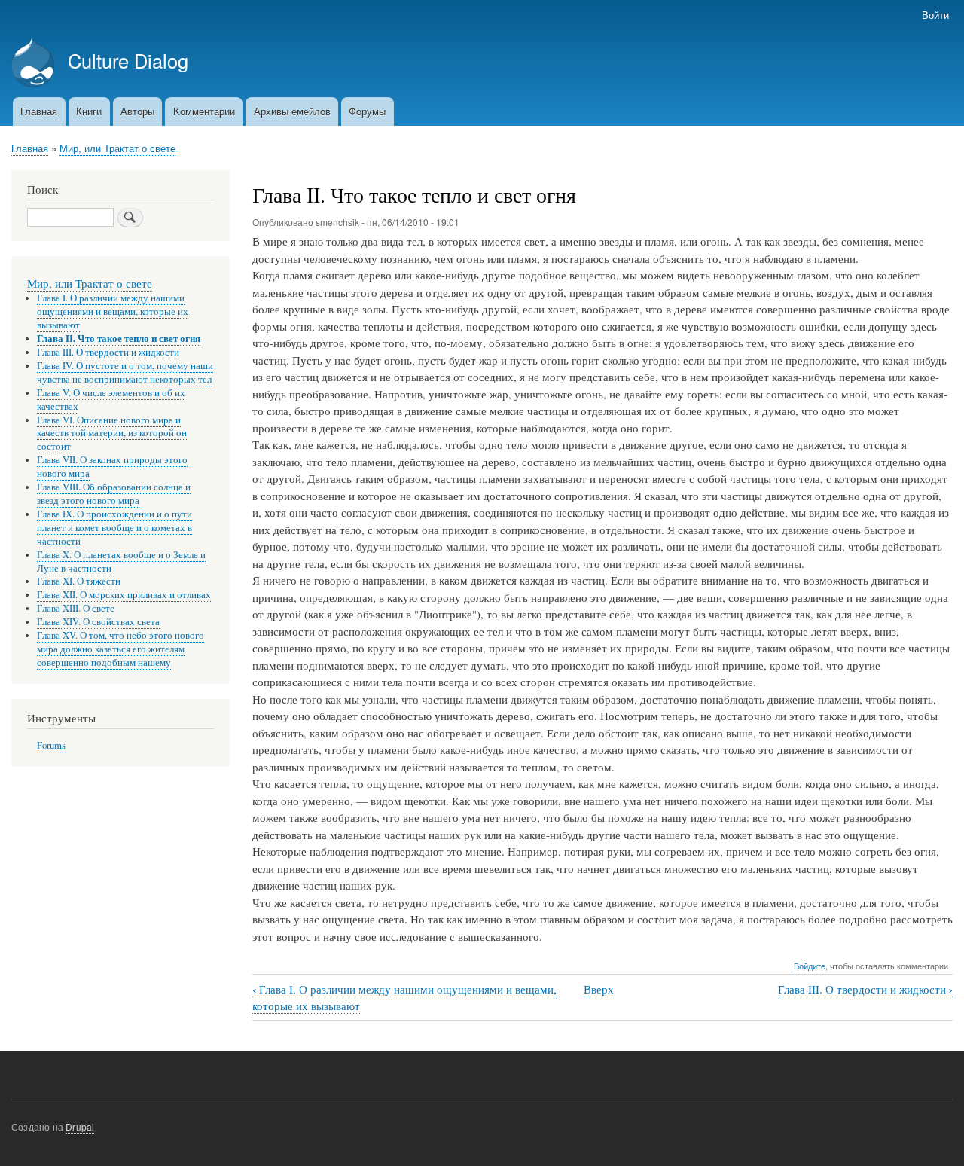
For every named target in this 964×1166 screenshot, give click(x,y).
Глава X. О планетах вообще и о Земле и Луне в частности (121, 561)
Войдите (809, 966)
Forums (51, 745)
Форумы (367, 111)
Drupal (80, 1126)
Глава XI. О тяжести (78, 581)
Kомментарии (204, 111)
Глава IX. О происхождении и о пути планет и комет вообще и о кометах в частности (114, 528)
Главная (38, 111)
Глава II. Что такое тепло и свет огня (118, 338)
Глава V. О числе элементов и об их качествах (111, 399)
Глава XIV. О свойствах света (98, 621)
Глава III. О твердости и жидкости (865, 989)
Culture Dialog (128, 60)
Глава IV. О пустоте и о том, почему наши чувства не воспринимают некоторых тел (125, 372)
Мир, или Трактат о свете (117, 148)
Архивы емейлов (292, 111)
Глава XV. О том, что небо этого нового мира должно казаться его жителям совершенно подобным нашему (120, 649)
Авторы (137, 111)
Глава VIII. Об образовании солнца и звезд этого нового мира (114, 494)
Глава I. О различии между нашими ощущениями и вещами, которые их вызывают (112, 311)
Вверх (599, 989)
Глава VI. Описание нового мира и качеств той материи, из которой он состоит (112, 433)
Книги (89, 111)
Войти (935, 15)
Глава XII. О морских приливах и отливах (124, 594)
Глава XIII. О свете (75, 608)
